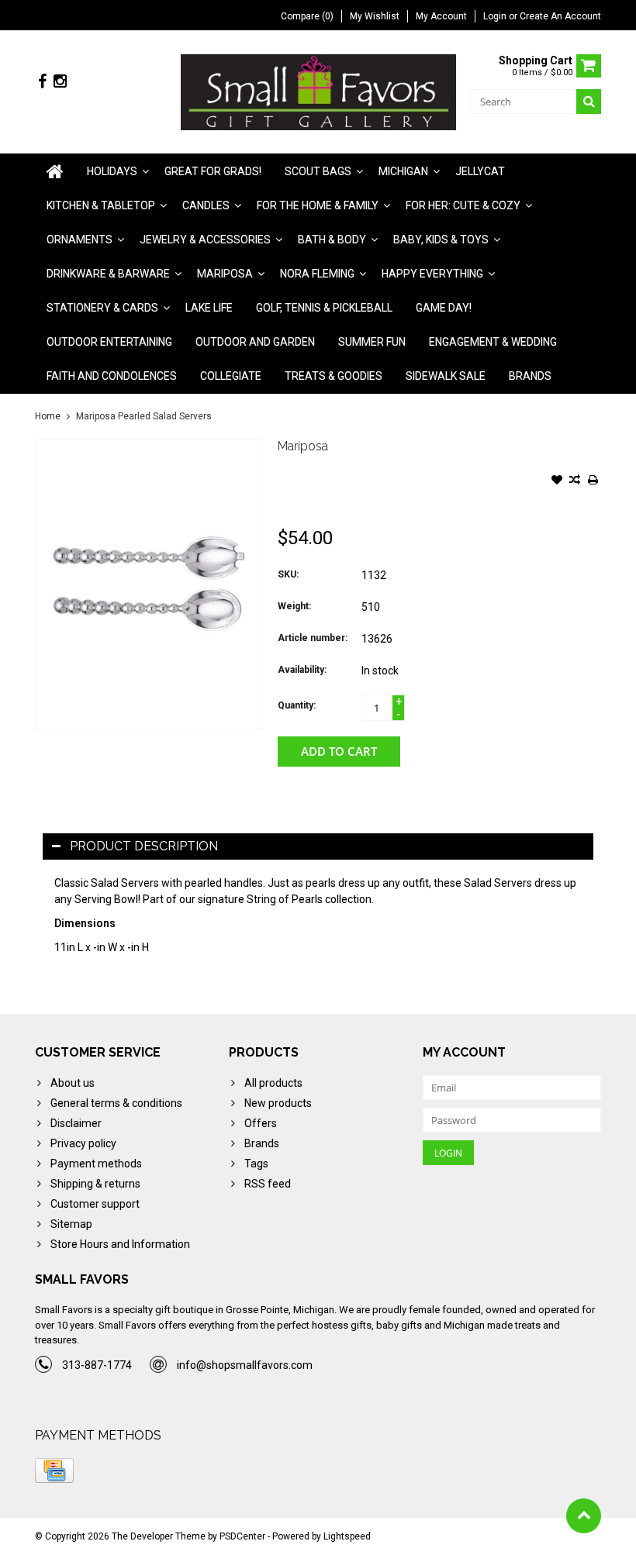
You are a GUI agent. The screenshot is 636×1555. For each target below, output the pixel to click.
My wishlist (374, 16)
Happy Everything (432, 273)
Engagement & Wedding (493, 342)
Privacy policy (83, 1143)
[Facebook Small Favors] (42, 82)
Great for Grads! (212, 171)
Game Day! (444, 308)
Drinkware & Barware (108, 273)
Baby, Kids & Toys (441, 239)
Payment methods (96, 1163)
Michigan (403, 171)
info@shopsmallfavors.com (245, 1365)
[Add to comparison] (575, 481)
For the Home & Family (317, 205)
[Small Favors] (318, 91)
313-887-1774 (97, 1365)
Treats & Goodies (333, 376)
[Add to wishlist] (557, 481)
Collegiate (230, 376)
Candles (206, 205)
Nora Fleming (317, 273)
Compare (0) (307, 16)
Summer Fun (372, 342)
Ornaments (79, 239)
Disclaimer (76, 1123)
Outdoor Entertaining (109, 342)
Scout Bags (318, 171)
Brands (530, 376)
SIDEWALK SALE (446, 376)
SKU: (288, 574)
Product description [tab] (144, 846)
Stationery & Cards (102, 308)
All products (273, 1083)
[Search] (588, 101)
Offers (260, 1123)
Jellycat (480, 171)
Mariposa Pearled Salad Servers (144, 416)
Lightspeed (347, 1536)
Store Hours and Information (120, 1244)
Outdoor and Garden (255, 342)
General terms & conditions (116, 1103)
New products (278, 1103)
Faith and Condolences (112, 376)
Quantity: (297, 705)
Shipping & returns (95, 1183)
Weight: (294, 606)
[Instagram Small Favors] (60, 82)
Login (496, 16)
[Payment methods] (54, 1470)
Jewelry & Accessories (205, 239)
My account (441, 16)
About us (72, 1083)
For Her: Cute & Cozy (463, 205)
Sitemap (71, 1224)
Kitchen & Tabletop (101, 205)
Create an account (560, 16)
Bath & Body (332, 239)
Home (47, 416)
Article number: (312, 638)
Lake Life (209, 308)
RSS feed (267, 1183)
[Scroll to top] (583, 1515)
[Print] (593, 481)
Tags (256, 1163)
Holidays (112, 171)
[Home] (55, 171)
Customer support (95, 1204)
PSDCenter (242, 1536)
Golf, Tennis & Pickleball (324, 308)
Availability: (302, 669)
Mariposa (225, 273)
